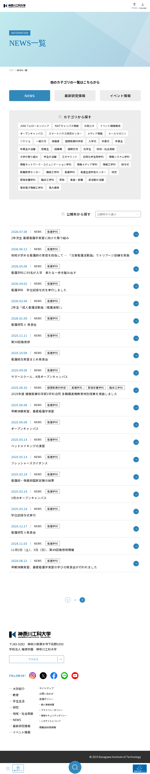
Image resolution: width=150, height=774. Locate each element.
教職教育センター (30, 172)
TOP (11, 70)
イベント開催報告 (110, 126)
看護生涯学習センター (93, 172)
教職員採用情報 (47, 727)
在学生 (87, 149)
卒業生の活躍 (27, 149)
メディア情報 (95, 133)
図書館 (58, 149)
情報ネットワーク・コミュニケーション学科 (45, 164)
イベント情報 (120, 95)
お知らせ (89, 126)
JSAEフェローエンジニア (34, 126)
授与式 (125, 164)
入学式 (92, 141)
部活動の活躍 (96, 180)
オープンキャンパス (31, 133)
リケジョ (25, 141)
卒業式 (105, 141)
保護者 (55, 141)
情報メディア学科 (87, 164)
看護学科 (70, 172)
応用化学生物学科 (93, 156)
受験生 (45, 149)
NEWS (15, 720)
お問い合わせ (46, 693)
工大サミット (69, 156)
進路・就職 (76, 180)
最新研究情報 (75, 95)
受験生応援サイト (140, 771)
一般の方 (41, 141)
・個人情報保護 (46, 704)
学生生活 (17, 701)
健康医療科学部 (74, 141)
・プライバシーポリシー (51, 709)
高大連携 (54, 187)
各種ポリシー (46, 699)
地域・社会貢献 (106, 149)
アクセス (134, 8)
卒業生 (119, 141)
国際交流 (73, 149)
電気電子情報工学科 (31, 187)
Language (142, 8)
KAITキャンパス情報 (67, 126)
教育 (14, 695)
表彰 (62, 180)
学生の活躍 (50, 156)
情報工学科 (109, 164)
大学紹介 (17, 688)
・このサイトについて (50, 720)
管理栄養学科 (27, 180)
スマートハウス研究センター (65, 133)
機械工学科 (52, 172)
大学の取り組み (29, 156)
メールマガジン (117, 133)
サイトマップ (46, 688)
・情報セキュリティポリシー (53, 715)
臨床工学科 (47, 180)
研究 (114, 172)
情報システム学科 (119, 156)
